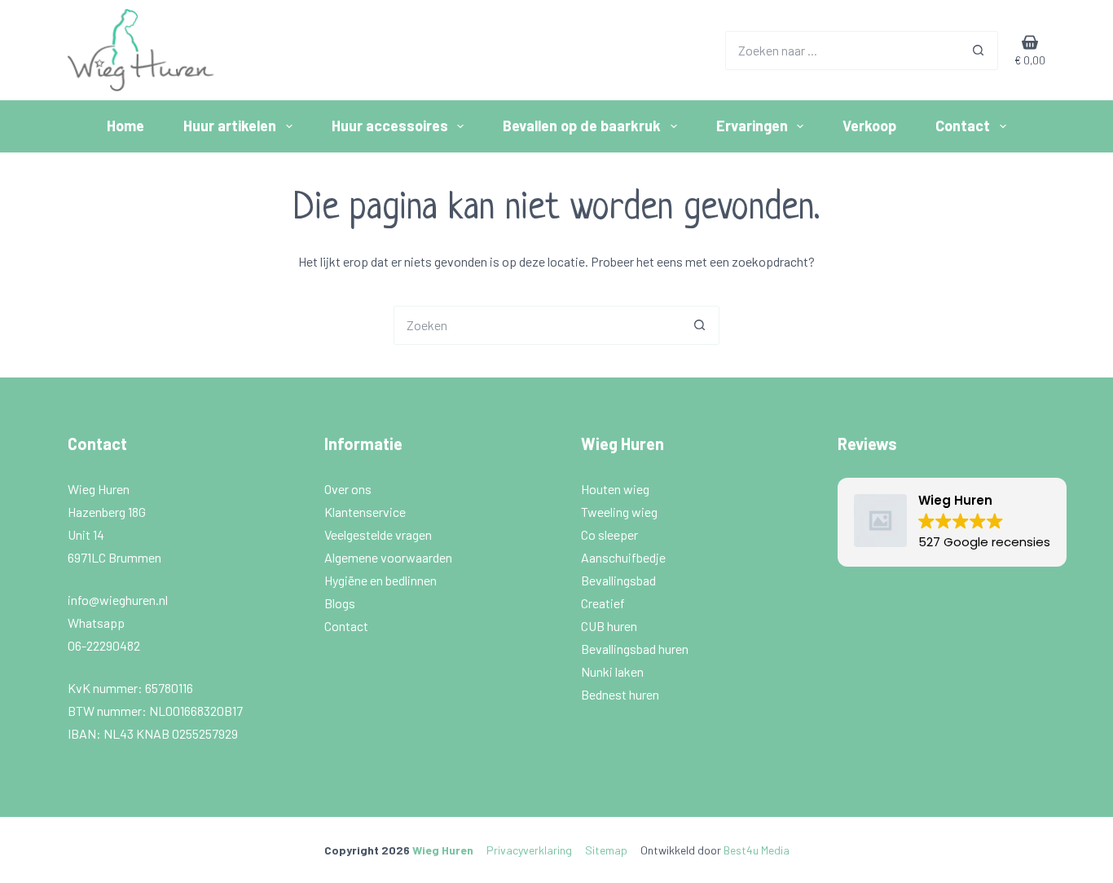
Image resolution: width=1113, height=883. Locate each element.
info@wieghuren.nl (119, 599)
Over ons (349, 489)
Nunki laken (613, 671)
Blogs (339, 603)
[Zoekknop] (978, 50)
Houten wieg (616, 489)
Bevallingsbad (619, 580)
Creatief (604, 603)
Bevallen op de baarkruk (582, 126)
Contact (962, 126)
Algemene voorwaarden (389, 557)
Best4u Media (757, 850)
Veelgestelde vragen (379, 534)
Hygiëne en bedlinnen (381, 580)
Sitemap (606, 850)
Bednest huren (620, 694)
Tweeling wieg (620, 511)
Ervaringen (752, 126)
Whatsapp (96, 622)
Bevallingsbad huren (636, 648)
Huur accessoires (390, 126)
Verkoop (869, 126)
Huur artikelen (229, 126)
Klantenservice (366, 511)
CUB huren (610, 626)
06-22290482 (104, 645)
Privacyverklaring (529, 850)
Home (125, 126)
